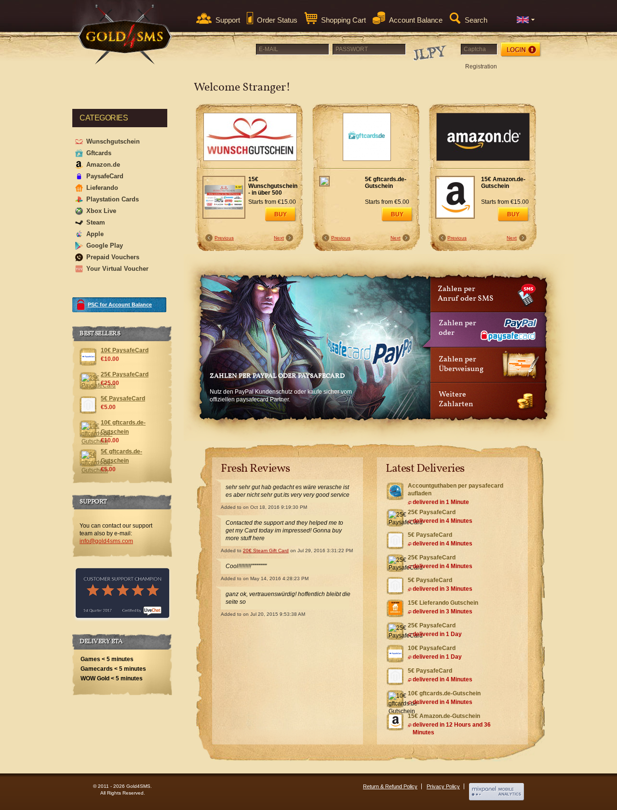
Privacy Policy (443, 786)
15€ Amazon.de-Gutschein (503, 182)
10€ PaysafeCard (432, 648)
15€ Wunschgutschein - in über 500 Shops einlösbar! (272, 186)
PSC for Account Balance (120, 304)
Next (279, 237)
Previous (224, 237)
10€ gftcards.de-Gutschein (444, 693)
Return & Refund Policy (390, 786)
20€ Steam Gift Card (266, 550)
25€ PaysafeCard (432, 512)
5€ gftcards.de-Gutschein (385, 182)
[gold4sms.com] (125, 34)
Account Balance (416, 20)
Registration (481, 66)
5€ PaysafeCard (430, 534)
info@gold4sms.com (106, 541)
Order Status (277, 20)
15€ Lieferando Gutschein (443, 602)
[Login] (521, 49)
